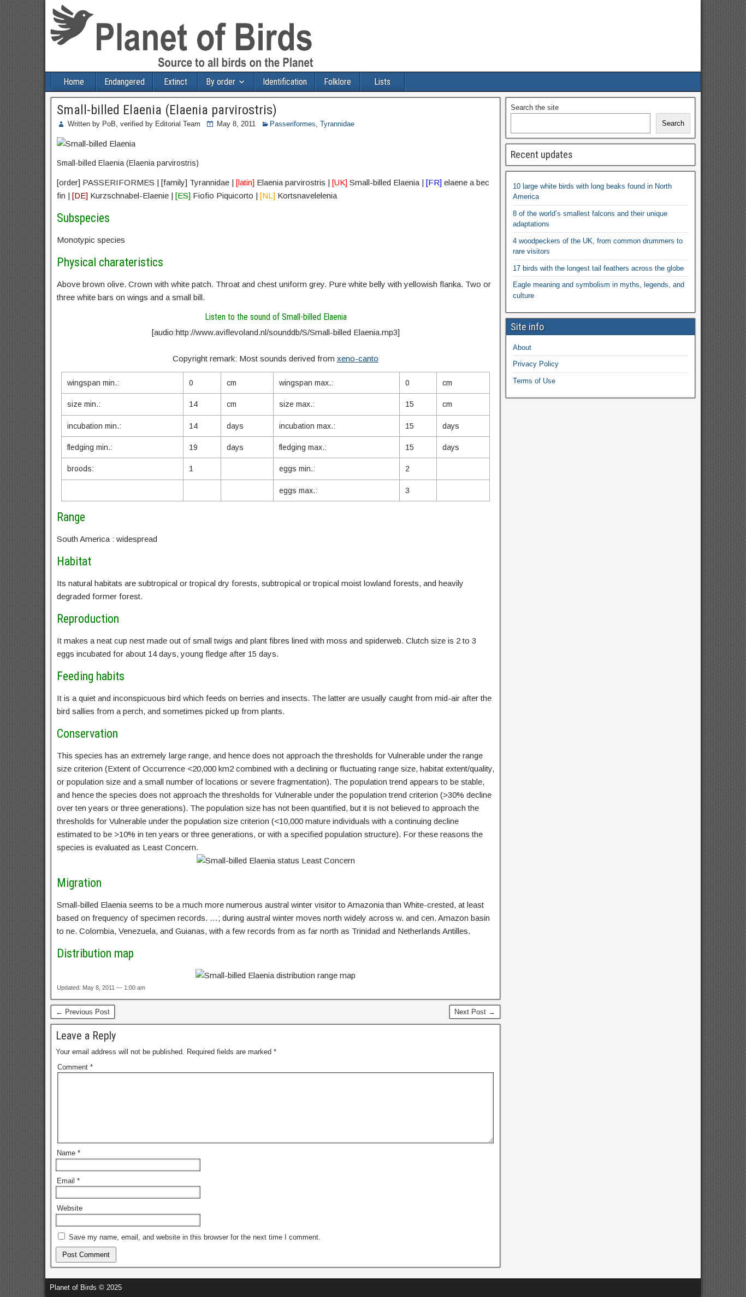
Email (68, 1181)
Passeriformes (293, 124)
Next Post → (474, 1012)
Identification (285, 82)
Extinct (175, 82)
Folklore (337, 82)
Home (73, 82)
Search (673, 123)
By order (220, 82)
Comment (75, 1067)
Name (68, 1153)
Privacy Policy (536, 364)
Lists (382, 82)
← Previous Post (83, 1012)
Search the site (535, 107)
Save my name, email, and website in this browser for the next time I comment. (195, 1237)
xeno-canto (357, 358)
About (522, 347)
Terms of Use (534, 381)
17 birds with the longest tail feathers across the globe (598, 268)
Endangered (124, 82)
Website (69, 1208)
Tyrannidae (337, 124)
